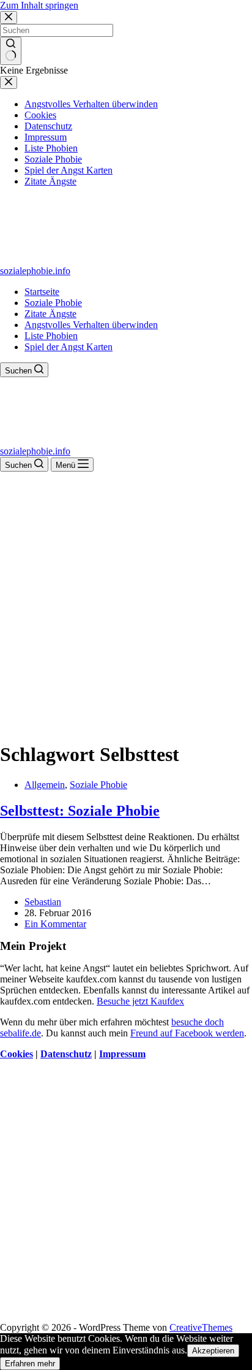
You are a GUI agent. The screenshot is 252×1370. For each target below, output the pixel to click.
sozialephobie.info (35, 271)
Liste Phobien (51, 336)
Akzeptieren (213, 1350)
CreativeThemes (200, 1327)
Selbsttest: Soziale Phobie (80, 811)
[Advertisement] (126, 604)
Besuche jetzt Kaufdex (140, 1001)
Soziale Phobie (53, 302)
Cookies (16, 1054)
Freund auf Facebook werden (187, 1033)
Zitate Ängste (50, 313)
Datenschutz (66, 1054)
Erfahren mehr (30, 1363)
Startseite (41, 291)
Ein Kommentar (55, 924)
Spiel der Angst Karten (68, 347)
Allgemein (44, 784)
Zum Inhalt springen (39, 5)
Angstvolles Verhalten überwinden (91, 325)
